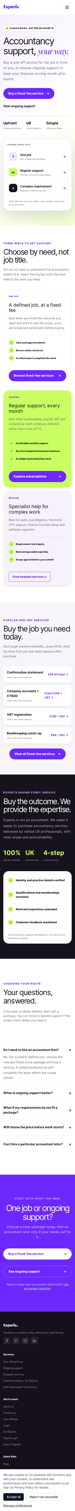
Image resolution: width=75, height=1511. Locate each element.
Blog (6, 1463)
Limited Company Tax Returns (20, 1380)
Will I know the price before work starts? (37, 1127)
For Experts (9, 1431)
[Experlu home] (11, 7)
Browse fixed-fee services (37, 375)
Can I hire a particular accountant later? (37, 1144)
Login (6, 1425)
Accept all (13, 1497)
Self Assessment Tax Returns (20, 1387)
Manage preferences (17, 1505)
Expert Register (12, 1444)
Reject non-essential (44, 1497)
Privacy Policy (24, 1487)
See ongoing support (37, 1271)
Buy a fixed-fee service (28, 93)
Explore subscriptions (37, 476)
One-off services (13, 1361)
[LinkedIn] (34, 1340)
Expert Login (10, 1438)
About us (8, 1406)
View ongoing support (19, 106)
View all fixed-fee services (37, 754)
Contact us (9, 1412)
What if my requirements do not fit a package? (37, 1110)
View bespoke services (29, 576)
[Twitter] (16, 1340)
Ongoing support (12, 1368)
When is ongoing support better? (37, 1093)
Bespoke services (13, 1374)
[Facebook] (6, 1340)
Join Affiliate (10, 1419)
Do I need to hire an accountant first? (37, 1050)
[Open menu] (67, 7)
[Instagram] (25, 1340)
